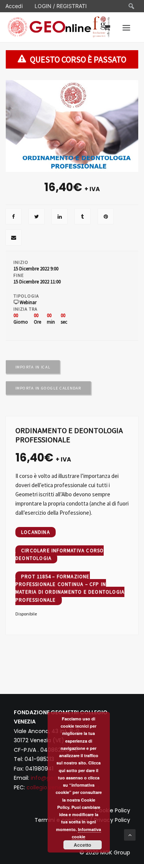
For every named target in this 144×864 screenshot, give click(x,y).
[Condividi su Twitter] (36, 217)
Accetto (82, 844)
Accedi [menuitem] (14, 6)
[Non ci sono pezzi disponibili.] (13, 217)
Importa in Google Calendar (48, 388)
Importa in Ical (32, 367)
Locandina (35, 532)
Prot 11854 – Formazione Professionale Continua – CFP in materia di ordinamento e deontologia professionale (69, 588)
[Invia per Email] (13, 238)
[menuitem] (132, 6)
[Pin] (105, 217)
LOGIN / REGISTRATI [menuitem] (61, 6)
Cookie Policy (112, 810)
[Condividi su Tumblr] (82, 217)
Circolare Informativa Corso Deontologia (59, 554)
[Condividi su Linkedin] (59, 217)
